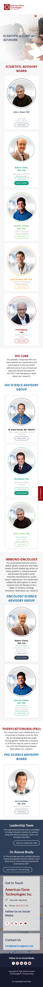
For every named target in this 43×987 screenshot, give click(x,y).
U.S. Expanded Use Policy (21, 981)
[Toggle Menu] (35, 16)
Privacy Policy (28, 974)
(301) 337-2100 (22, 905)
